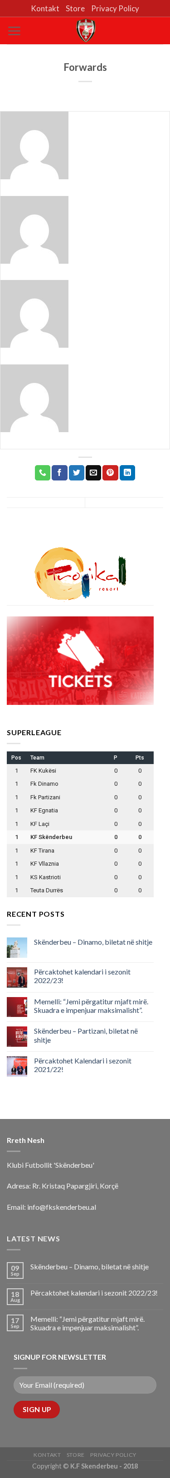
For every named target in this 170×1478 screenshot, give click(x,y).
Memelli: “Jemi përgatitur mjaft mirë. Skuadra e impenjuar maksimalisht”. (91, 1005)
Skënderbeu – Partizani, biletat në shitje (86, 1035)
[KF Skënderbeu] (85, 30)
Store (75, 8)
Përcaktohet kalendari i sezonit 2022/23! (82, 975)
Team (37, 758)
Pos (16, 758)
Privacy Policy (115, 8)
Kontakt (45, 8)
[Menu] (14, 31)
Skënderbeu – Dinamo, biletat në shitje (93, 941)
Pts (140, 758)
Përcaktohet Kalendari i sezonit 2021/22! (82, 1064)
